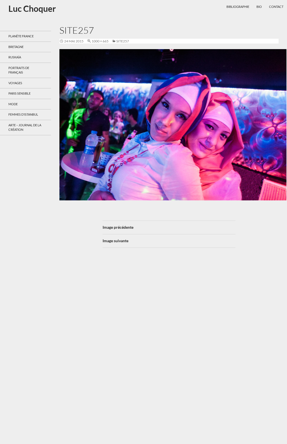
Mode (13, 104)
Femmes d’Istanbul (23, 114)
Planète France (21, 36)
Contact (276, 6)
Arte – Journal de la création (24, 127)
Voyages (15, 83)
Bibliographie (237, 6)
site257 (122, 41)
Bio (259, 6)
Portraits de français (18, 70)
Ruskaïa (14, 57)
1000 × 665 (100, 41)
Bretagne (16, 47)
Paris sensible (19, 93)
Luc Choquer (32, 8)
